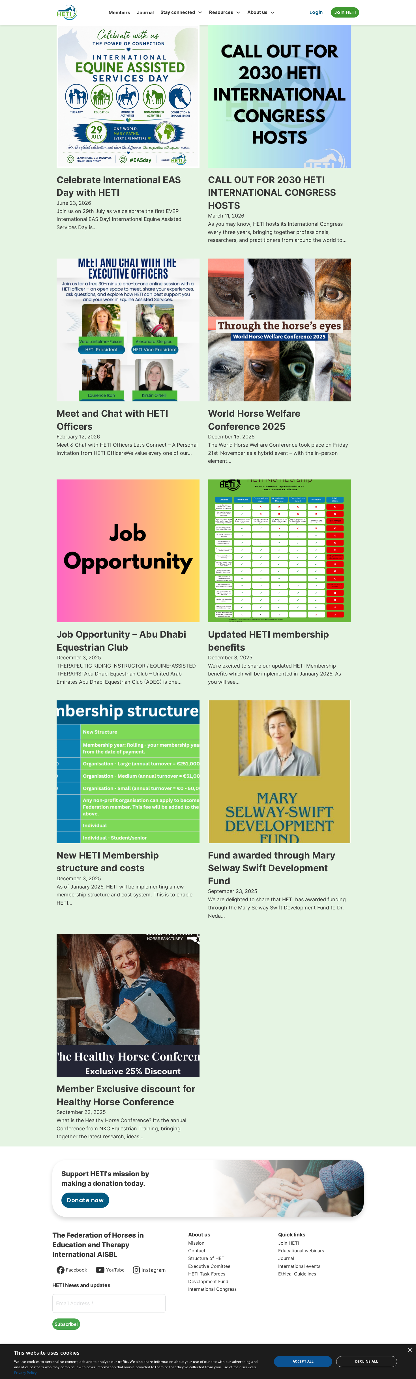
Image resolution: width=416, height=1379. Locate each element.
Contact (196, 1250)
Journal (145, 12)
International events (299, 1266)
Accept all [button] (303, 1361)
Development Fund (208, 1281)
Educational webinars (301, 1250)
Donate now (85, 1200)
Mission (196, 1243)
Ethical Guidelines (297, 1274)
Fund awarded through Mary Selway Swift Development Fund (271, 868)
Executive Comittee (209, 1266)
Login (316, 12)
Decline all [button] (366, 1361)
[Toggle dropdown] (200, 12)
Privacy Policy (25, 1372)
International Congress (212, 1289)
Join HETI (345, 12)
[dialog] (208, 1361)
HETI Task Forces (206, 1274)
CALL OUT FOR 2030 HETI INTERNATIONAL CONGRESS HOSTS (272, 192)
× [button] (410, 1350)
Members (119, 12)
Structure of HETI (207, 1258)
